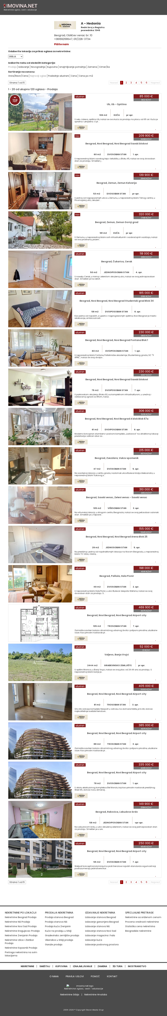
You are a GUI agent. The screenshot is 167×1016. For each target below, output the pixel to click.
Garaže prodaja (53, 944)
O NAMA (54, 976)
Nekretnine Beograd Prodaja (20, 917)
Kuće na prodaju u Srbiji (58, 931)
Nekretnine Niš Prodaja (17, 921)
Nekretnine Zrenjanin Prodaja (21, 935)
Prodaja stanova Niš (56, 921)
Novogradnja (38, 67)
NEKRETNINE (27, 966)
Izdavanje (23, 67)
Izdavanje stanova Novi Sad (100, 931)
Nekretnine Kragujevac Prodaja (22, 931)
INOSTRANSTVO (137, 966)
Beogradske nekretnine (138, 931)
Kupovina (52, 67)
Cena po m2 (86, 75)
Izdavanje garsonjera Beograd (102, 921)
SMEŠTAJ (44, 966)
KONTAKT (112, 976)
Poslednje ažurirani (58, 75)
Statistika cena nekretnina (140, 926)
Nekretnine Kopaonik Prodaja (21, 947)
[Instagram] (83, 1002)
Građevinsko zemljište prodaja (62, 935)
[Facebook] (76, 1002)
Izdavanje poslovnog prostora (102, 944)
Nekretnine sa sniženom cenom (143, 917)
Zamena (92, 67)
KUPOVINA (61, 966)
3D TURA (117, 966)
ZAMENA (102, 966)
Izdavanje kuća (93, 940)
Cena (74, 75)
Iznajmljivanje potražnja (72, 67)
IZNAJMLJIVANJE (82, 966)
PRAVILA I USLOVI (75, 976)
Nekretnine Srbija (69, 994)
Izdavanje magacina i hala (100, 935)
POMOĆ (95, 976)
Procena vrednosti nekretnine (142, 921)
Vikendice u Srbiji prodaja (59, 940)
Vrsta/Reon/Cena (18, 75)
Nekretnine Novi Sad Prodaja (21, 926)
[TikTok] (91, 1002)
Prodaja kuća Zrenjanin (58, 926)
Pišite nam (61, 44)
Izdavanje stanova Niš (97, 926)
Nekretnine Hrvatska (95, 994)
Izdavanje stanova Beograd (100, 917)
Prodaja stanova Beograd (59, 917)
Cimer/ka (104, 67)
